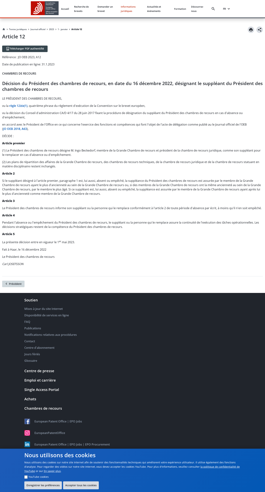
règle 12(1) (18, 106)
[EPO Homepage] (45, 8)
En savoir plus (52, 471)
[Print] (251, 29)
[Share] (259, 29)
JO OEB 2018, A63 (15, 129)
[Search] (214, 9)
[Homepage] (3, 29)
